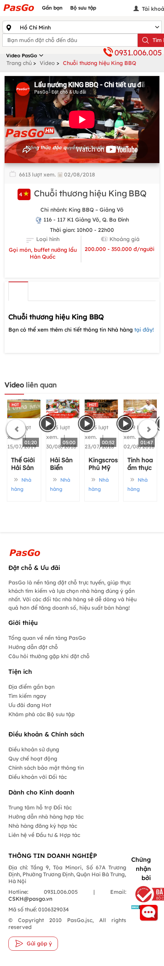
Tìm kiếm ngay (27, 696)
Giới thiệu (18, 291)
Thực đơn (61, 291)
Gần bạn (52, 8)
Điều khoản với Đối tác (37, 776)
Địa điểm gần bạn (31, 686)
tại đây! (144, 329)
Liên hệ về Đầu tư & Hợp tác (44, 835)
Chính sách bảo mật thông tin (46, 767)
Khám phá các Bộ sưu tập (41, 714)
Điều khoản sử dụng (33, 749)
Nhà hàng (21, 484)
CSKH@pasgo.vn (30, 898)
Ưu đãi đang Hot (29, 705)
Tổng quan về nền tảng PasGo (47, 637)
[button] (16, 429)
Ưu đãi (40, 291)
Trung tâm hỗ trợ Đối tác (40, 807)
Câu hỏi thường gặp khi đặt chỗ (49, 656)
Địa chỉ (82, 291)
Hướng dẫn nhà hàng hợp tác (46, 816)
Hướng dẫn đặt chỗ (33, 647)
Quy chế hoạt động (32, 758)
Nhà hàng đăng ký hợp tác (42, 825)
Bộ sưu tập (83, 8)
